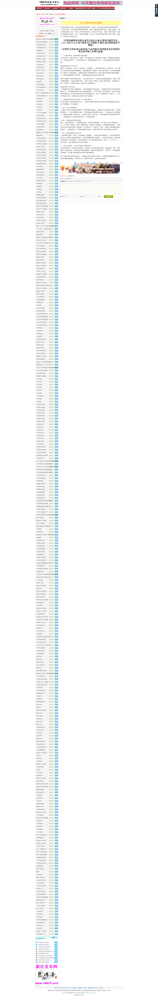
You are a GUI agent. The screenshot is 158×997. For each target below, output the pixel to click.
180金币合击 (39, 758)
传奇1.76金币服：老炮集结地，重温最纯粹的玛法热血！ (49, 461)
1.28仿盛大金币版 (40, 415)
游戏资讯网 (79, 8)
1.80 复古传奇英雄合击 (41, 325)
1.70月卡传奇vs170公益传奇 (43, 645)
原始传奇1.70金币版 (41, 764)
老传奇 (38, 871)
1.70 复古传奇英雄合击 (41, 322)
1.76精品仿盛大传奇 (41, 56)
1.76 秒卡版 (39, 398)
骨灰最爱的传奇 (40, 169)
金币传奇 (63, 8)
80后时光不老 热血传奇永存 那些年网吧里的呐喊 (48, 39)
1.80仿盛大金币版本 (41, 447)
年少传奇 (38, 755)
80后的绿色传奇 (40, 602)
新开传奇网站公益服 (41, 203)
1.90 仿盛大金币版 (40, 404)
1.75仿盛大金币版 (40, 418)
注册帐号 (47, 30)
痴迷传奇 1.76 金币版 (41, 520)
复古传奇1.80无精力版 (41, 752)
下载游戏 (52, 30)
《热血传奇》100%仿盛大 (42, 619)
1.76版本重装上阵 (40, 540)
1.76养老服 (38, 192)
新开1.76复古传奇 (40, 902)
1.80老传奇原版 (40, 73)
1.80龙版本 (38, 537)
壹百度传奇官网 (40, 231)
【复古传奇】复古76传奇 (44, 960)
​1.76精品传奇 (39, 761)
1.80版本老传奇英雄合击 (42, 568)
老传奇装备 (39, 659)
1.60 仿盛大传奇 (40, 435)
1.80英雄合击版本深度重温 (42, 506)
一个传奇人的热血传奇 (41, 512)
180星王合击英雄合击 (41, 197)
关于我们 (85, 988)
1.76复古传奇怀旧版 (41, 339)
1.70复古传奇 (39, 928)
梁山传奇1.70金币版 (41, 262)
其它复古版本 (111, 8)
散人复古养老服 (40, 84)
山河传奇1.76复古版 (41, 220)
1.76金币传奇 (39, 917)
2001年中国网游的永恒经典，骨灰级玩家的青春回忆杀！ (50, 514)
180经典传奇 (39, 183)
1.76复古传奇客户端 (41, 880)
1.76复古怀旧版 (40, 90)
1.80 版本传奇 (39, 336)
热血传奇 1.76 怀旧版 (41, 931)
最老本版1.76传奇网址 (41, 274)
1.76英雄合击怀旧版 (41, 138)
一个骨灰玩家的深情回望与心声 (44, 472)
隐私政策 (90, 988)
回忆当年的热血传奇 (41, 594)
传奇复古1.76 (39, 888)
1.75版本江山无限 (40, 543)
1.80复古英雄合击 (40, 922)
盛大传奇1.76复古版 (41, 240)
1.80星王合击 (39, 718)
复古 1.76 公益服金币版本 (42, 93)
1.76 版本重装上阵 (40, 614)
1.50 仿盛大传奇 (40, 444)
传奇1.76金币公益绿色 (41, 854)
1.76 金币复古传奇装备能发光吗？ (44, 464)
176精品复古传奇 (40, 693)
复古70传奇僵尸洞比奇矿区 (42, 577)
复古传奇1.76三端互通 (41, 209)
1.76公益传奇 (39, 914)
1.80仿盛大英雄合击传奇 (42, 455)
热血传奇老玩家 (40, 781)
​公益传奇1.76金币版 (41, 843)
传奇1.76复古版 (40, 908)
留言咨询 (65, 988)
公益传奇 (55, 8)
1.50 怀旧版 (39, 379)
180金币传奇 (39, 628)
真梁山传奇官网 (40, 260)
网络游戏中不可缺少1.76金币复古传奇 (45, 534)
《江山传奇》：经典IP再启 (42, 228)
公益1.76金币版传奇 (41, 849)
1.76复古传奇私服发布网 (42, 897)
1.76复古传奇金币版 (41, 642)
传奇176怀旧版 (39, 279)
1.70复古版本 (39, 826)
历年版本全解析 (40, 294)
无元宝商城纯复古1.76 (41, 87)
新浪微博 (84, 163)
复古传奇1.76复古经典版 (42, 818)
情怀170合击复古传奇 (41, 591)
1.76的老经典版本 (40, 299)
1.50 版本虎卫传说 (40, 551)
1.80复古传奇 (39, 633)
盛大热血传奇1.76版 (41, 812)
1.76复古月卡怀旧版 (41, 158)
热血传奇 (51, 14)
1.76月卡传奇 (39, 177)
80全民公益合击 (40, 76)
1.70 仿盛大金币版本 (41, 452)
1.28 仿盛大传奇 (40, 441)
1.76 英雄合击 (39, 330)
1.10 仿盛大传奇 (40, 438)
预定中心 (75, 988)
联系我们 (80, 988)
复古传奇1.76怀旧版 (41, 840)
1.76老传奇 (38, 305)
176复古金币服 (39, 78)
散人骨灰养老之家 (40, 311)
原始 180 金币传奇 (40, 597)
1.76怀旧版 (38, 401)
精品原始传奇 (39, 775)
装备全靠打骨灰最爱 (41, 161)
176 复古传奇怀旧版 (41, 350)
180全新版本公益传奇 (41, 670)
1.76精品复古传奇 (40, 53)
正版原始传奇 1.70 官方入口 (43, 364)
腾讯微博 (97, 163)
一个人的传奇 (39, 580)
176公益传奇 (39, 874)
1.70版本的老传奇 (40, 565)
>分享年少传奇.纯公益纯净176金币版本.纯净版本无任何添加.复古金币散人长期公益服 (90, 50)
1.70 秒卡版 (39, 390)
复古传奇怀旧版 (40, 792)
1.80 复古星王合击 (40, 631)
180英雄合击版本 (40, 194)
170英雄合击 (39, 699)
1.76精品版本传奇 (40, 934)
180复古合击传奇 (40, 211)
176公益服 (38, 801)
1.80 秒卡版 (39, 387)
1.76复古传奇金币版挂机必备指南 (44, 500)
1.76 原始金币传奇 (40, 690)
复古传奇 (47, 8)
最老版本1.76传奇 (40, 291)
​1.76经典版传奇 (40, 837)
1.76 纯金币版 (39, 396)
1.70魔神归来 (39, 50)
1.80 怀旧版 (39, 384)
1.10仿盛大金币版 (40, 413)
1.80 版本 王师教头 (40, 509)
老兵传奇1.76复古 (40, 223)
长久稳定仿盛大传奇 (41, 163)
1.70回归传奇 (39, 110)
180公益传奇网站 (40, 115)
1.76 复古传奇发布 (40, 905)
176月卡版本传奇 (40, 296)
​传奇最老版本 (39, 866)
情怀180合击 (39, 738)
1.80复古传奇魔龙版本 (41, 919)
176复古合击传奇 (40, 214)
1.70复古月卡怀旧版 (41, 155)
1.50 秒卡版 (39, 381)
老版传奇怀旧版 (40, 803)
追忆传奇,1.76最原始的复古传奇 (44, 237)
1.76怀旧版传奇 (40, 815)
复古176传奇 (86, 8)
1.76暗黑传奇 (39, 302)
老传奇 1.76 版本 (40, 342)
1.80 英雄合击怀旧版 (41, 141)
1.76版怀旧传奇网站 (41, 277)
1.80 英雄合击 (39, 328)
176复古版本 (39, 820)
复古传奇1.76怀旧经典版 (42, 206)
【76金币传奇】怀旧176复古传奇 (46, 957)
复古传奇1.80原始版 (41, 710)
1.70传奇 (38, 769)
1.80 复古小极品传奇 (41, 353)
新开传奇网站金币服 (41, 200)
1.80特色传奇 (39, 104)
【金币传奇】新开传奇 (43, 953)
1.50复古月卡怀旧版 (41, 149)
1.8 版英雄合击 (39, 531)
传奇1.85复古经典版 (41, 251)
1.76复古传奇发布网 (41, 894)
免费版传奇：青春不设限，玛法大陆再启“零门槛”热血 (49, 132)
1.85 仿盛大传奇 (40, 430)
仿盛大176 (95, 8)
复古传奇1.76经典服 (41, 778)
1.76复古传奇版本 (40, 308)
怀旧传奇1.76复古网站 (41, 288)
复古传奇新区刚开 (40, 741)
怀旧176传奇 (39, 713)
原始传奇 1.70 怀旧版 (41, 356)
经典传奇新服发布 (40, 359)
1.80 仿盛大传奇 (40, 458)
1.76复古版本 (39, 823)
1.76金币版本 (39, 829)
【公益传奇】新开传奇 (43, 942)
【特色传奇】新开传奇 (43, 944)
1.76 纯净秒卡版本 (40, 373)
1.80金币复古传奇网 (41, 121)
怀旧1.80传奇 (39, 716)
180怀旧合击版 (39, 345)
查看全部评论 (71, 176)
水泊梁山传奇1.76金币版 (42, 616)
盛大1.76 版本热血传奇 (41, 834)
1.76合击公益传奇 (40, 846)
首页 (43, 14)
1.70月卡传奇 (39, 772)
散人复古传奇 (39, 798)
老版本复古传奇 (40, 662)
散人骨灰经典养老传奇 (41, 42)
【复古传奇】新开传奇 (43, 949)
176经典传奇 (39, 186)
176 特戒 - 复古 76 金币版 (42, 682)
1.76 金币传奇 (39, 605)
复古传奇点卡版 (40, 347)
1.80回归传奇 (39, 98)
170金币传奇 (102, 8)
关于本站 (59, 988)
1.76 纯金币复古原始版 (41, 679)
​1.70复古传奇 (39, 687)
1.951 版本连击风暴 (41, 478)
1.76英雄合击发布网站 (41, 144)
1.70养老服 (38, 189)
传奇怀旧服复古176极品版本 (43, 526)
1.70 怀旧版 (39, 393)
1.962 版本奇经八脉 (41, 475)
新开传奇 (38, 707)
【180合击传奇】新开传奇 (44, 946)
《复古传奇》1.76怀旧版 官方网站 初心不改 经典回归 (49, 466)
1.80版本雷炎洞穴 (40, 495)
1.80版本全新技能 (40, 489)
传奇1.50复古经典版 (41, 248)
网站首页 (39, 8)
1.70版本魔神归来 (40, 546)
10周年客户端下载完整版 (42, 786)
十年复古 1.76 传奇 (40, 271)
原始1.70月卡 (39, 724)
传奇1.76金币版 (40, 517)
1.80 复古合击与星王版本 (42, 319)
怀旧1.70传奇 (39, 721)
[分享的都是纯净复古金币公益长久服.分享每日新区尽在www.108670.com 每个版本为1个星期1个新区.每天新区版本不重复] (90, 42)
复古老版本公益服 (40, 180)
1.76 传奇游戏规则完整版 (42, 316)
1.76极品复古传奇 (40, 744)
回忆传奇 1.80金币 (40, 70)
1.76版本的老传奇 (40, 809)
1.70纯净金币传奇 (40, 625)
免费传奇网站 (39, 135)
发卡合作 (96, 988)
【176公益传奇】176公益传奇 (45, 955)
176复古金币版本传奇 (41, 747)
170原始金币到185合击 (41, 684)
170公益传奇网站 (40, 127)
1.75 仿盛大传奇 (40, 432)
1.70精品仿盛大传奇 (41, 44)
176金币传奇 (39, 733)
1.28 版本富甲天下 (40, 554)
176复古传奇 (39, 735)
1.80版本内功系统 (40, 486)
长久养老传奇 (39, 166)
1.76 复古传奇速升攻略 (41, 313)
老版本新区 (39, 704)
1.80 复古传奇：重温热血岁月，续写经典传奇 (47, 574)
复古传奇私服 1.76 (40, 900)
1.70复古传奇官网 (40, 891)
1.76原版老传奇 (40, 64)
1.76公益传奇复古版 (41, 860)
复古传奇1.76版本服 (41, 585)
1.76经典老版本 (40, 653)
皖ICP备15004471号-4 (79, 995)
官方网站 (42, 30)
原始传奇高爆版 (40, 789)
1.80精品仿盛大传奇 (41, 47)
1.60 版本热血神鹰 (40, 548)
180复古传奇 (39, 656)
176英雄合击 (39, 696)
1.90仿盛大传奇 (40, 427)
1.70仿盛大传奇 (40, 730)
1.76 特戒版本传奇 (40, 676)
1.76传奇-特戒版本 (40, 648)
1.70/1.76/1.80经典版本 (41, 112)
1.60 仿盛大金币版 (40, 410)
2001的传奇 (39, 588)
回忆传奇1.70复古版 (41, 608)
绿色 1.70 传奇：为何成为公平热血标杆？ (46, 226)
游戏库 (71, 8)
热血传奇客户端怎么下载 (42, 784)
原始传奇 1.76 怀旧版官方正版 (43, 362)
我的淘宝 (116, 163)
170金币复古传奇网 (41, 639)
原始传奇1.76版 (40, 806)
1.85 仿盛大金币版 (40, 407)
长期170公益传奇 (40, 268)
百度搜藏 (91, 163)
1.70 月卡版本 (39, 832)
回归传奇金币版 (40, 175)
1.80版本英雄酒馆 (40, 492)
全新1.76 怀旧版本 (40, 523)
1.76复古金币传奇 (40, 650)
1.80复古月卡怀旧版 (41, 152)
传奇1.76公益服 (40, 868)
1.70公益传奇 (39, 911)
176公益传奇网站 (40, 124)
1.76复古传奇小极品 (41, 885)
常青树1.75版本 (40, 582)
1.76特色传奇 (39, 107)
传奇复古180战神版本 (41, 254)
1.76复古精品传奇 (40, 883)
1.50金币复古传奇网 (41, 118)
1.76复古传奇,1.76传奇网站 (42, 243)
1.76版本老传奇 (40, 571)
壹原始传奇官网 (40, 257)
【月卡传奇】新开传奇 (43, 962)
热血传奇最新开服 (40, 701)
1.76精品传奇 (39, 795)
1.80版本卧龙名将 (40, 498)
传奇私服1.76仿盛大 (41, 59)
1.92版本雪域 (39, 481)
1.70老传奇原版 (40, 67)
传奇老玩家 (39, 81)
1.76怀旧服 (38, 529)
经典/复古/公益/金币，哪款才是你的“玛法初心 (47, 673)
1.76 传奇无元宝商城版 (41, 370)
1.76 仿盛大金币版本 (41, 449)
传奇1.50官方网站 (40, 245)
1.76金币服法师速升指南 (42, 503)
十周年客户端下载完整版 (42, 599)
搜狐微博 (103, 163)
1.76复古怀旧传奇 (40, 727)
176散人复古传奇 (40, 172)
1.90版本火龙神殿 (40, 483)
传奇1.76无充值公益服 (41, 851)
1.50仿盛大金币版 (40, 421)
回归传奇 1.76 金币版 (41, 611)
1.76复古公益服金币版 (41, 95)
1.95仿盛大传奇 (40, 424)
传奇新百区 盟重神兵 (41, 376)
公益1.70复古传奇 (40, 665)
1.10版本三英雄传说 (41, 557)
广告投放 (101, 988)
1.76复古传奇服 (40, 217)
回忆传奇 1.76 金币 (40, 622)
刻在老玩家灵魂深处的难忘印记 (44, 469)
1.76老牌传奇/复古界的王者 (42, 636)
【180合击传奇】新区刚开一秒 (45, 951)
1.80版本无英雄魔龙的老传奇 (43, 563)
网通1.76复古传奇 (40, 877)
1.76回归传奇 (39, 101)
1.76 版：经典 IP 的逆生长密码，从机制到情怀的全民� (49, 367)
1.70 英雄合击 (39, 333)
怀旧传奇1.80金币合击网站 (42, 285)
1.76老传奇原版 (40, 767)
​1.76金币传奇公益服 (41, 863)
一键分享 (110, 163)
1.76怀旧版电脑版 (40, 750)
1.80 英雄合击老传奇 (41, 560)
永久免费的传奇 (40, 129)
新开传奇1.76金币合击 (41, 282)
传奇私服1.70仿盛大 (41, 61)
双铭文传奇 (39, 667)
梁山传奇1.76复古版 (41, 265)
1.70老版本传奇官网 (41, 857)
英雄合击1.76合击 (40, 146)
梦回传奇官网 (39, 234)
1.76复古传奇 (39, 925)
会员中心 (70, 988)
